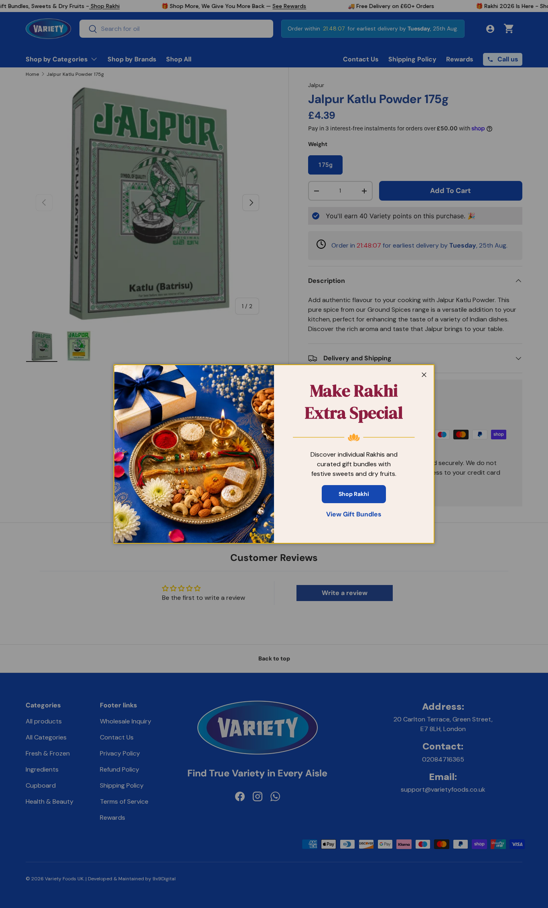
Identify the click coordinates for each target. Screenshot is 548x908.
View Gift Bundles (354, 514)
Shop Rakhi (354, 494)
